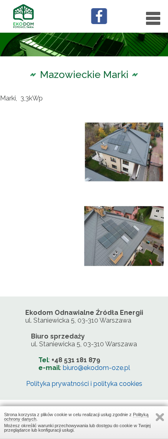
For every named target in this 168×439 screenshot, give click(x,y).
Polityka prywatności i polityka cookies (84, 384)
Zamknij (160, 417)
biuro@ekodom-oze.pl (96, 368)
